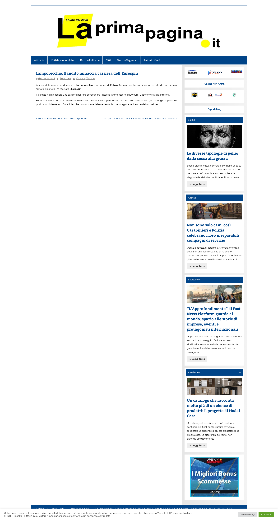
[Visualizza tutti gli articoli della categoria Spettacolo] (239, 280)
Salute (191, 120)
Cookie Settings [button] (247, 514)
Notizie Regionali (127, 60)
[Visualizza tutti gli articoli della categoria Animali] (239, 198)
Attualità (39, 60)
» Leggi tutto (197, 184)
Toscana (90, 78)
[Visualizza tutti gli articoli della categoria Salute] (239, 120)
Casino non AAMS (214, 83)
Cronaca (80, 78)
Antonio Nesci (152, 60)
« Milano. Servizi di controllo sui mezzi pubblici (61, 118)
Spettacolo (194, 279)
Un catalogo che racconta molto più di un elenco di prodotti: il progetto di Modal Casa (213, 408)
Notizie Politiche (90, 60)
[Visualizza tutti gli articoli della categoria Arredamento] (239, 372)
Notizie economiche (62, 60)
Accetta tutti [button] (266, 514)
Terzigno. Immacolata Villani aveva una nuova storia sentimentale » (140, 118)
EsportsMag (214, 109)
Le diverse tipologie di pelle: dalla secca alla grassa (212, 156)
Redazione (65, 78)
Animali (192, 197)
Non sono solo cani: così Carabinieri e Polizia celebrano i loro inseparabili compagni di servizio (213, 232)
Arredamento (195, 372)
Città (108, 60)
